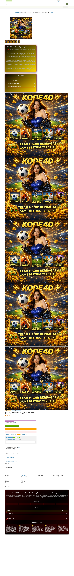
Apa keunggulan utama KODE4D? (13, 80)
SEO (63, 488)
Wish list (7, 434)
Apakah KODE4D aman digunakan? (13, 83)
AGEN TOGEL (9, 15)
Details (19, 447)
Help (14, 1)
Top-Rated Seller (9, 437)
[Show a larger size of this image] (6, 41)
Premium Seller (16, 437)
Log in (58, 1)
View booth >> (52, 12)
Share (19, 434)
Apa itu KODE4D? (10, 77)
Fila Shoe (6, 465)
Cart (65, 1)
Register (62, 1)
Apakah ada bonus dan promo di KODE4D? (14, 89)
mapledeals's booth (18, 12)
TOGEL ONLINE (14, 15)
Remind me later (13, 434)
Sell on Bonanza (9, 1)
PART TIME (67, 488)
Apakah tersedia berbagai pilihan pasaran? (14, 86)
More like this (24, 434)
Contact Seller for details (10, 457)
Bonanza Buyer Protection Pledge (11, 461)
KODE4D (6, 15)
